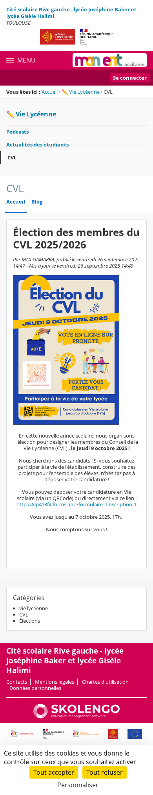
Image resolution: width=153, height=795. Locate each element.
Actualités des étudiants (37, 144)
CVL (11, 157)
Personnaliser (77, 785)
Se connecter (130, 77)
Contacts (16, 682)
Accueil (50, 91)
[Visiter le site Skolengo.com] (76, 716)
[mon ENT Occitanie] (110, 60)
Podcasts (17, 131)
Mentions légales (54, 682)
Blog (36, 201)
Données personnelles (35, 688)
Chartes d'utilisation (105, 682)
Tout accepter (53, 772)
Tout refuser (104, 772)
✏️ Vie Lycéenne (81, 91)
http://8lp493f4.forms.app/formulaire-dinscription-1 (76, 504)
